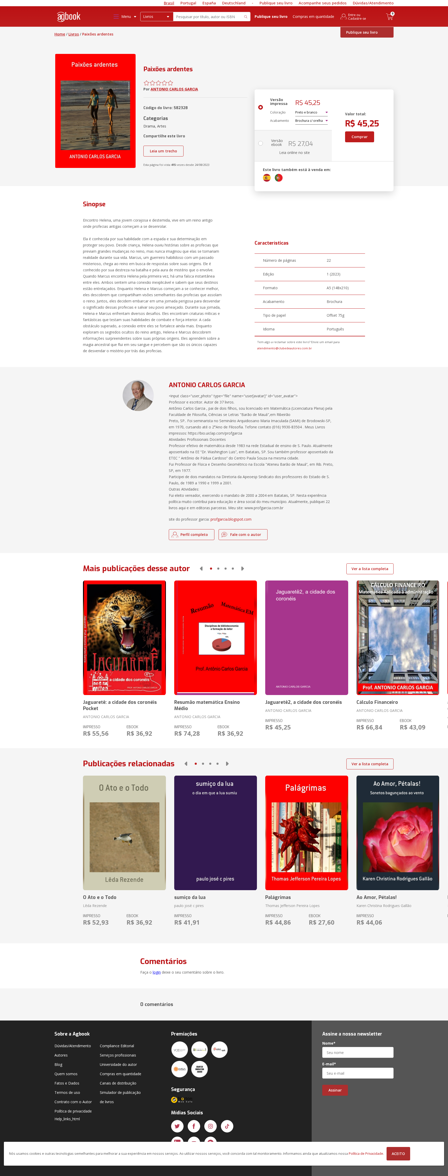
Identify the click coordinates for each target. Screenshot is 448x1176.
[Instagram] (210, 1126)
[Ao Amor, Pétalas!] (397, 833)
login (157, 972)
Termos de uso (67, 1092)
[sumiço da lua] (215, 833)
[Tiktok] (227, 1126)
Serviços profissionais (118, 1055)
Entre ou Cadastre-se (357, 16)
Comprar (360, 136)
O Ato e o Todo (99, 897)
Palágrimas (278, 897)
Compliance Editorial (117, 1045)
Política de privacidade (73, 1111)
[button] (201, 568)
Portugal (188, 2)
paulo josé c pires (189, 905)
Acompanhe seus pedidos (323, 2)
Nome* (328, 1043)
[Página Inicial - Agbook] (68, 17)
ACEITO (398, 1153)
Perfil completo (194, 534)
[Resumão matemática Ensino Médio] (215, 637)
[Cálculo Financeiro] (397, 637)
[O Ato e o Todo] (124, 833)
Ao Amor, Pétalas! (376, 897)
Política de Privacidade (366, 1153)
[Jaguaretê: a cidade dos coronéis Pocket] (124, 637)
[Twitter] (177, 1126)
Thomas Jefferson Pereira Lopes (292, 905)
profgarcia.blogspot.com (231, 519)
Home (59, 34)
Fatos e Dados (66, 1083)
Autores (61, 1055)
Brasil (169, 2)
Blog (58, 1064)
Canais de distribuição (118, 1083)
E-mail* (329, 1064)
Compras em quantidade (313, 16)
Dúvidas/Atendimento (373, 2)
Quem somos (66, 1073)
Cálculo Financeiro (377, 702)
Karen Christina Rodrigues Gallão (383, 905)
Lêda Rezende (95, 905)
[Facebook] (194, 1126)
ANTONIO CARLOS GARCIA (174, 89)
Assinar (335, 1090)
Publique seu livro (276, 2)
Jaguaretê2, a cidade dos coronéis (303, 702)
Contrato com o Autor (73, 1101)
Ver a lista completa (370, 568)
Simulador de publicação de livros (120, 1097)
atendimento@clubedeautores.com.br (284, 348)
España (209, 2)
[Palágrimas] (306, 833)
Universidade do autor (118, 1064)
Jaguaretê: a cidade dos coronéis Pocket (120, 705)
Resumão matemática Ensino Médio (207, 705)
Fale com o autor (245, 534)
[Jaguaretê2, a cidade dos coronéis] (306, 637)
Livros (73, 34)
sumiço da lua (190, 897)
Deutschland (234, 2)
